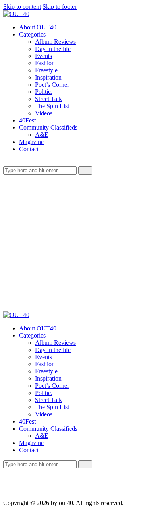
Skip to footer (60, 6)
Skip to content (22, 6)
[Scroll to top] (7, 510)
